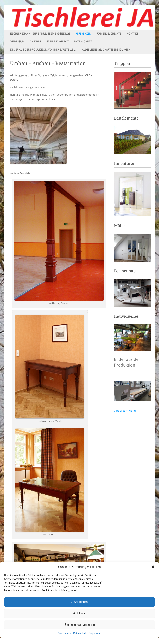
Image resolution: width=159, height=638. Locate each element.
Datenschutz (64, 633)
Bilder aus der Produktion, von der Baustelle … (43, 49)
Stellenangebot (58, 41)
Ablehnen (79, 613)
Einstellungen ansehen (79, 624)
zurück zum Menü (125, 410)
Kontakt (132, 33)
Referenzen (83, 33)
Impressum (95, 633)
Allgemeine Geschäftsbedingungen (106, 49)
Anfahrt (35, 41)
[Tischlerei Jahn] (64, 17)
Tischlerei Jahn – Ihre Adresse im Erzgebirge (40, 33)
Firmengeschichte (108, 33)
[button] (153, 567)
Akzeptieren (79, 601)
